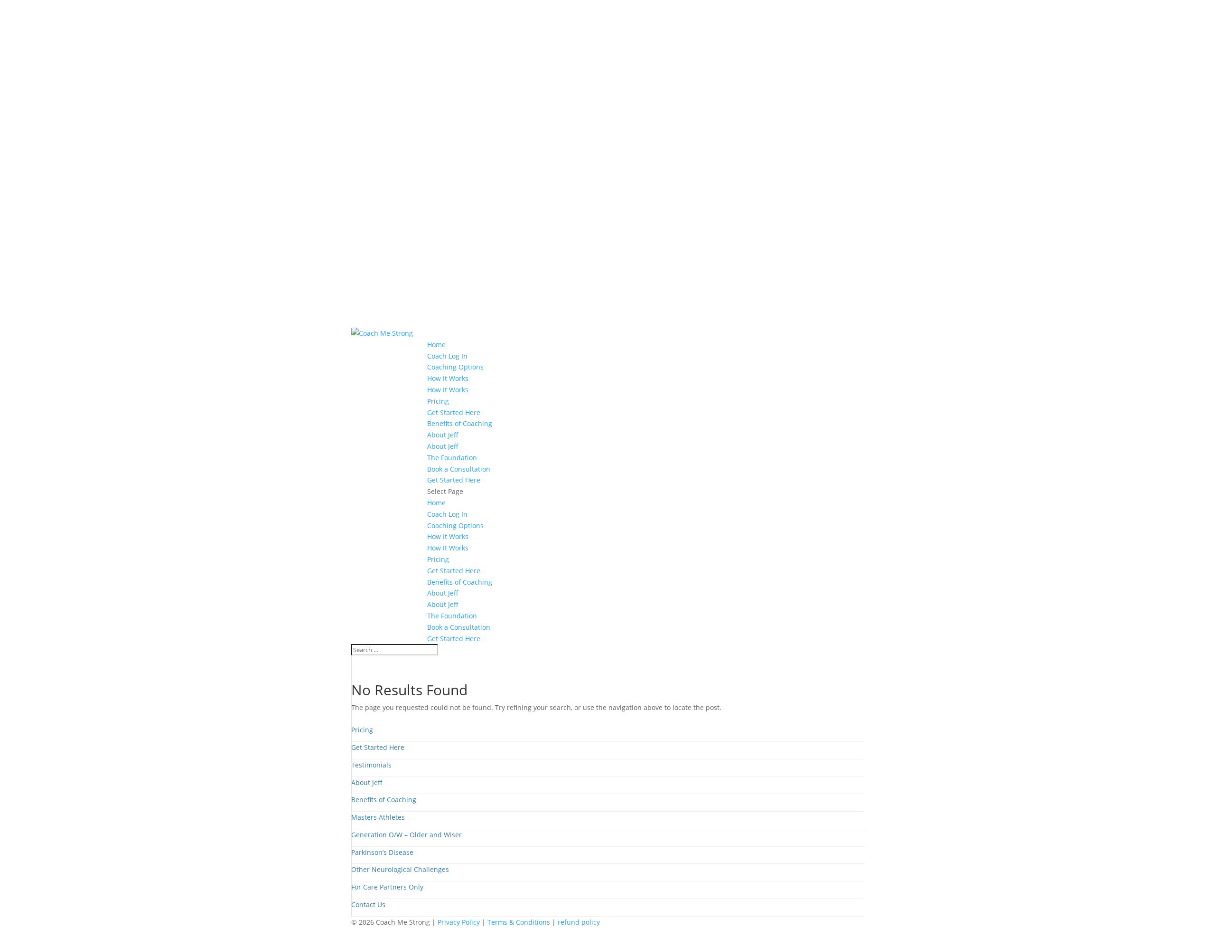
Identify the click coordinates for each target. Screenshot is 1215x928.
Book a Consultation (458, 468)
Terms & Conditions (518, 922)
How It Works (447, 378)
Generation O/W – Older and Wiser (406, 834)
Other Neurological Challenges (400, 869)
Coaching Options (455, 366)
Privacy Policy (459, 922)
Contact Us (368, 904)
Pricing (438, 401)
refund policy (579, 922)
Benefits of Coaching (459, 423)
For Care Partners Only (387, 886)
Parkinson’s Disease (382, 852)
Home (436, 344)
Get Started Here (453, 412)
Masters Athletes (378, 817)
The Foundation (452, 457)
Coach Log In (447, 355)
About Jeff (442, 434)
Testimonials (371, 764)
